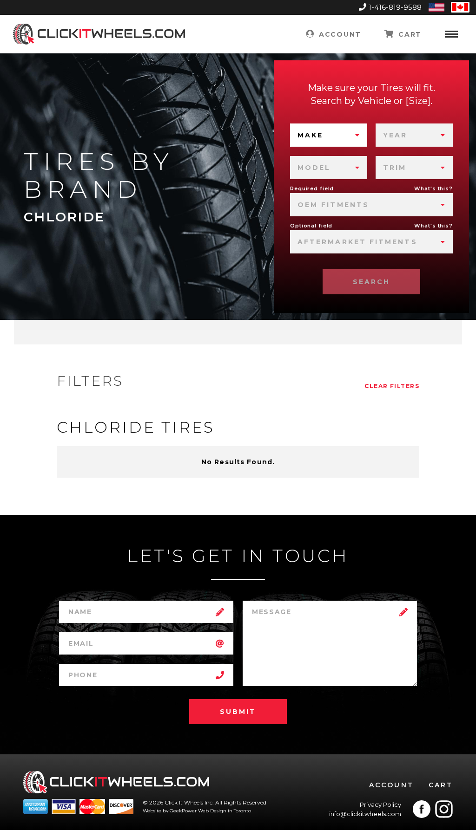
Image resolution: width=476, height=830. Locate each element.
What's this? (433, 188)
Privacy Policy (380, 804)
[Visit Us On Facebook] (421, 809)
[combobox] (328, 135)
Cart (409, 34)
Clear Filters (391, 386)
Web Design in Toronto (224, 811)
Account (338, 34)
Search (371, 282)
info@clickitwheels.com (365, 813)
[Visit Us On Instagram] (444, 809)
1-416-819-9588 (395, 7)
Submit (238, 711)
